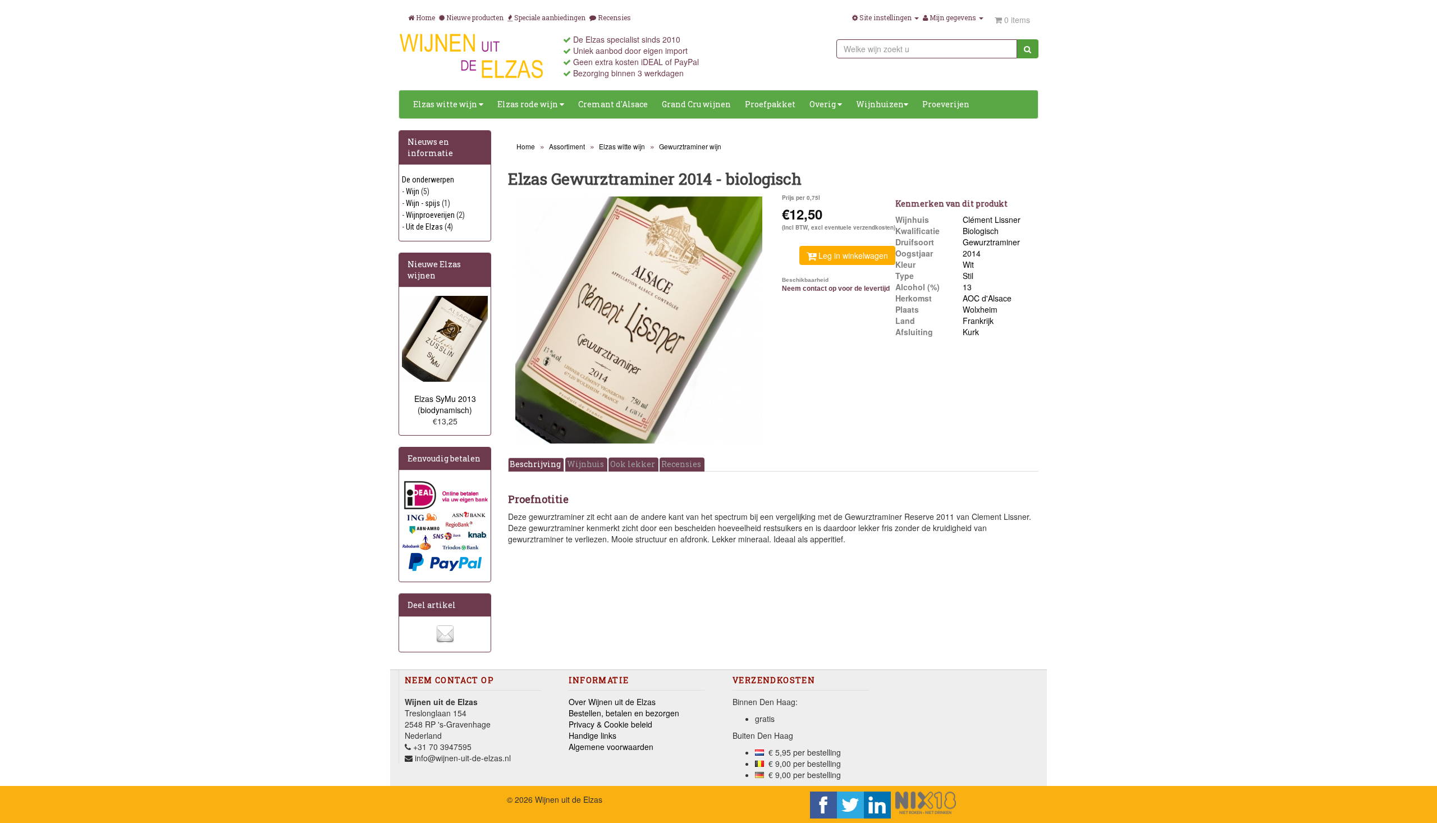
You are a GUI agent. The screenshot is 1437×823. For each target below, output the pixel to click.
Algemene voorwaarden (611, 746)
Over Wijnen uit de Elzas (612, 701)
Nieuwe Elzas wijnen (434, 270)
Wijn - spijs (423, 203)
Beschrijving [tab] (535, 464)
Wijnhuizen (880, 104)
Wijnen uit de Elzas (568, 799)
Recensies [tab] (681, 464)
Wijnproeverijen (430, 215)
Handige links (592, 735)
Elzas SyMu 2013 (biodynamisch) (445, 404)
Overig (823, 104)
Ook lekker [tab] (632, 464)
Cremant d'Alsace (613, 104)
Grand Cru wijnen (696, 104)
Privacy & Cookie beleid (610, 724)
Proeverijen (945, 104)
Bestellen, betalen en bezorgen (624, 713)
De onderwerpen (428, 179)
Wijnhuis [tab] (585, 464)
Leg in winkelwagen (852, 255)
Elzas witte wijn (446, 104)
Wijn (412, 191)
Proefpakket (770, 104)
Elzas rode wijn (528, 104)
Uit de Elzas (424, 226)
